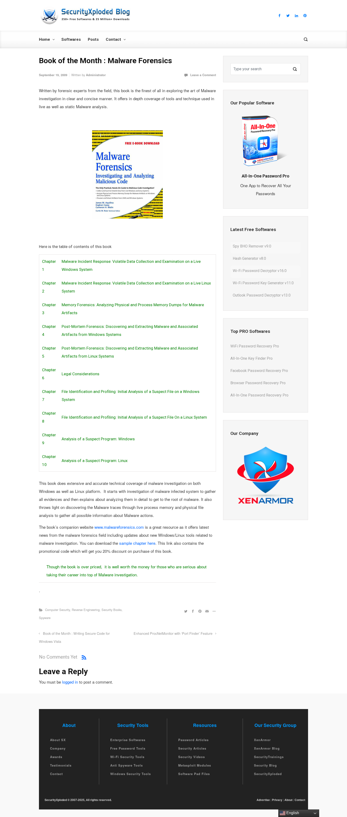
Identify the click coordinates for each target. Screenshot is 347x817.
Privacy (277, 800)
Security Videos (191, 757)
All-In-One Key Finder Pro (251, 346)
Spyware (45, 617)
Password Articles (193, 740)
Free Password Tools (127, 748)
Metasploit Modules (194, 765)
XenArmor (262, 740)
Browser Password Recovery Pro (258, 371)
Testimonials (61, 765)
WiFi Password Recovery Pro (254, 395)
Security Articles (192, 748)
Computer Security (57, 609)
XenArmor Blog (267, 748)
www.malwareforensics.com (119, 527)
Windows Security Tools (130, 774)
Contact (56, 774)
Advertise (263, 800)
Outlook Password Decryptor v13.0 (262, 284)
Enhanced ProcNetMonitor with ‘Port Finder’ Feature (173, 633)
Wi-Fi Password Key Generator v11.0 (263, 271)
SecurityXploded (268, 774)
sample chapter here (136, 543)
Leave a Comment (203, 75)
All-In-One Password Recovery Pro (259, 383)
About (288, 800)
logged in (70, 682)
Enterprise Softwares (127, 740)
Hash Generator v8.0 (249, 247)
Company (58, 748)
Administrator (96, 75)
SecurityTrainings (269, 757)
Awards (56, 757)
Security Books (112, 609)
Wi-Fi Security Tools (127, 757)
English (292, 813)
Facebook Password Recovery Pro (259, 359)
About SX (58, 740)
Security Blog (265, 765)
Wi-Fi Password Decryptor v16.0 (260, 259)
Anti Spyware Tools (126, 765)
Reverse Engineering (86, 609)
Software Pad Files (194, 774)
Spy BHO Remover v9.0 (252, 296)
